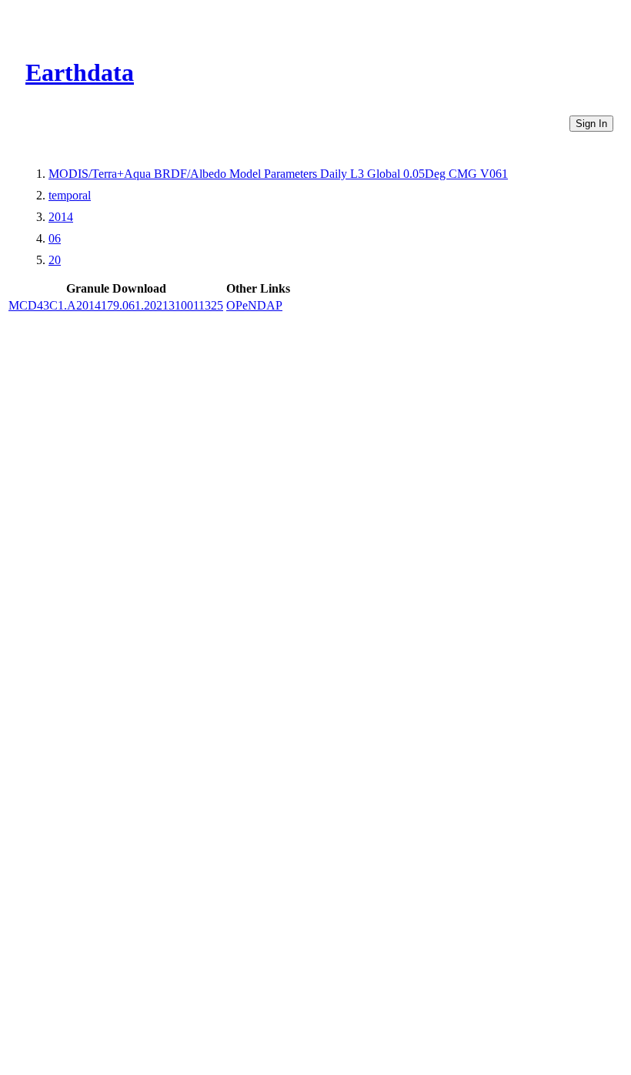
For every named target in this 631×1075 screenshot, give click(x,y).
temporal (69, 195)
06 (54, 238)
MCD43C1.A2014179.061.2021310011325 (115, 305)
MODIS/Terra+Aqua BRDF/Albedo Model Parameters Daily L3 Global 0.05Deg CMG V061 (278, 173)
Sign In (591, 123)
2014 (60, 216)
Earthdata (79, 72)
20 (54, 259)
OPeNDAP (254, 305)
